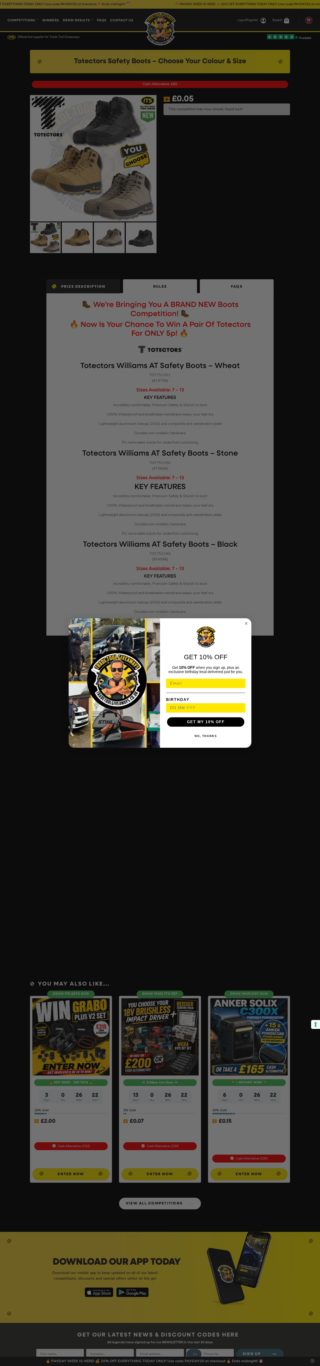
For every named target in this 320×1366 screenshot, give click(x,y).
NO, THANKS (206, 736)
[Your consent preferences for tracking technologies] (315, 1024)
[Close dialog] (246, 623)
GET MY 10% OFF (206, 722)
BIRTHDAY (178, 700)
